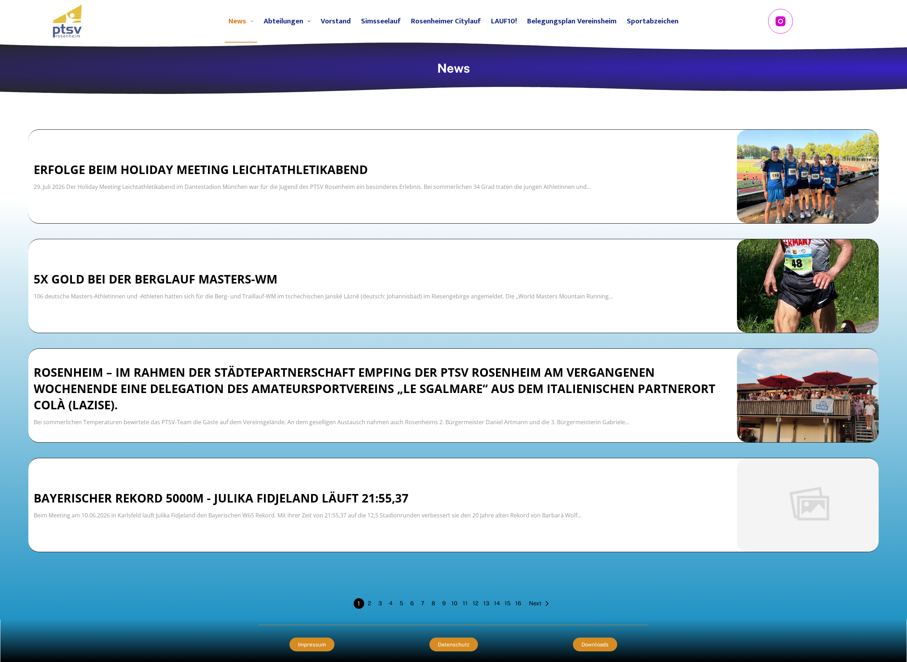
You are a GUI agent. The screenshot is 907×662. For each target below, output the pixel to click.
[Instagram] (780, 21)
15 (508, 603)
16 (518, 603)
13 (486, 603)
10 (454, 603)
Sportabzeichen (652, 21)
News (237, 21)
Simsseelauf (381, 21)
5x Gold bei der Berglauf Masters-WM (155, 279)
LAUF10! (504, 21)
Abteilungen (283, 21)
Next (535, 603)
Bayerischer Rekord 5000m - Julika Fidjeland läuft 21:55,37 (221, 498)
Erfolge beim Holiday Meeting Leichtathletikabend (201, 170)
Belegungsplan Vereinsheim (571, 21)
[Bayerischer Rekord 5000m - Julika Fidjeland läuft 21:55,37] (808, 505)
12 (476, 603)
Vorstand (336, 21)
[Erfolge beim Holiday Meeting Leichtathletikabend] (808, 176)
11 (465, 603)
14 (497, 603)
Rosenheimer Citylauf (446, 21)
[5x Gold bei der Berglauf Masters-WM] (808, 286)
